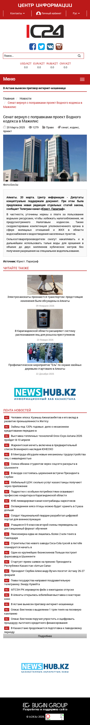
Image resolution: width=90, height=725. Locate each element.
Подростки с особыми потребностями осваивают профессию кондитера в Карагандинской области (39, 493)
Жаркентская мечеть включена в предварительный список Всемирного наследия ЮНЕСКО (40, 447)
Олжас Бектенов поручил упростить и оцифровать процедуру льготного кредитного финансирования (39, 621)
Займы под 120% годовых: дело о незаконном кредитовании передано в (36, 428)
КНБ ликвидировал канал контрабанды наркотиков (43, 501)
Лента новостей (17, 410)
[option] (45, 88)
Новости (25, 98)
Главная (8, 98)
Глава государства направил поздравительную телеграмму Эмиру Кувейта (37, 582)
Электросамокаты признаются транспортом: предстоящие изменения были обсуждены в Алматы (45, 299)
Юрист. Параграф (52, 209)
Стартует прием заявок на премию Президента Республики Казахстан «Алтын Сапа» (37, 563)
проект (7, 131)
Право (50, 127)
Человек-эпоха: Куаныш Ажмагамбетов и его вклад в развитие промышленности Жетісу (41, 419)
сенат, (65, 127)
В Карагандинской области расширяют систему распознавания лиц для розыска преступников (45, 333)
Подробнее (45, 636)
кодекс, (75, 127)
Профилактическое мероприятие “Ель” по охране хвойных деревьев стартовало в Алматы (45, 367)
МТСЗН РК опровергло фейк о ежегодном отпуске (42, 589)
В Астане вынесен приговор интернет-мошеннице (42, 604)
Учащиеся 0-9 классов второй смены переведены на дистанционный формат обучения (40, 527)
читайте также (16, 268)
